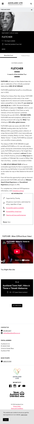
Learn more (24, 415)
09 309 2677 (7, 331)
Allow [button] (5, 419)
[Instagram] (14, 386)
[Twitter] (19, 386)
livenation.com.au (18, 191)
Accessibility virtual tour (13, 211)
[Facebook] (10, 386)
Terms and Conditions (17, 408)
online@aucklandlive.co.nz (11, 333)
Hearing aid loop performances (16, 215)
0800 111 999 (7, 361)
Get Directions (17, 305)
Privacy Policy (17, 406)
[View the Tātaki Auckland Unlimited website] (17, 394)
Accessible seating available (15, 208)
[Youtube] (23, 386)
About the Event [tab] (8, 55)
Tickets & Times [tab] (25, 55)
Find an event (5, 9)
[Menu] (3, 3)
